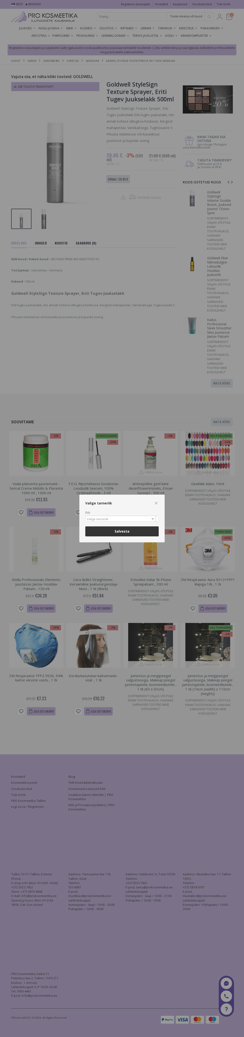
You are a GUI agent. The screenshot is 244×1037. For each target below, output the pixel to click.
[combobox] (122, 519)
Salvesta (122, 531)
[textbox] (121, 519)
